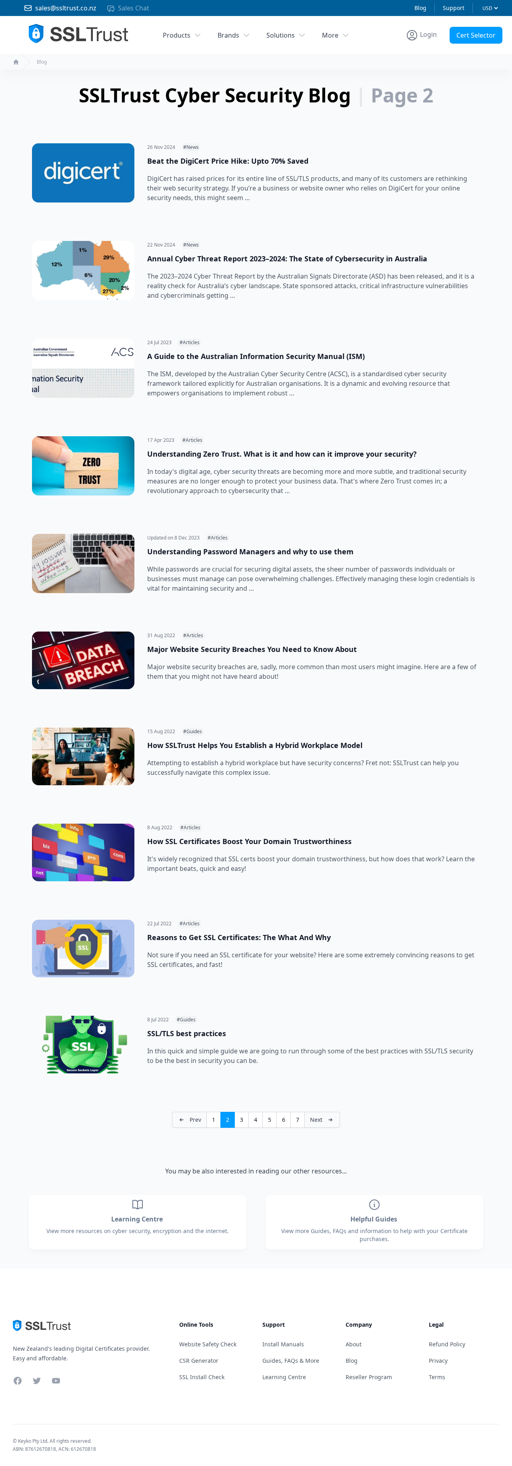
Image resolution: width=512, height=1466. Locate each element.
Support (453, 8)
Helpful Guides (374, 1219)
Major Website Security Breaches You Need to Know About (252, 649)
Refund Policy (447, 1344)
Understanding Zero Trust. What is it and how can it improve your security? (282, 454)
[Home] (16, 62)
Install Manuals (283, 1344)
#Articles (190, 342)
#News (191, 147)
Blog (420, 8)
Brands (228, 35)
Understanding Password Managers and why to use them (250, 551)
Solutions (280, 35)
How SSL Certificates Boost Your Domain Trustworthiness (249, 841)
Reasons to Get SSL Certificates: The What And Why (239, 937)
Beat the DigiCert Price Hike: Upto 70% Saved (227, 161)
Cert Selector (476, 35)
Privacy (438, 1360)
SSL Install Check (201, 1377)
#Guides (192, 731)
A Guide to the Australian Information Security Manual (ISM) (256, 356)
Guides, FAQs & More (290, 1360)
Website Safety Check (207, 1344)
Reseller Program (369, 1377)
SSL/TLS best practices (186, 1033)
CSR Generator (198, 1360)
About (354, 1344)
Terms (437, 1377)
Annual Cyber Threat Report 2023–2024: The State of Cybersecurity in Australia (287, 258)
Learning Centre (137, 1219)
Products (176, 35)
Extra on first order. (450, 53)
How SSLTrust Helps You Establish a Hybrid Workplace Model (254, 745)
